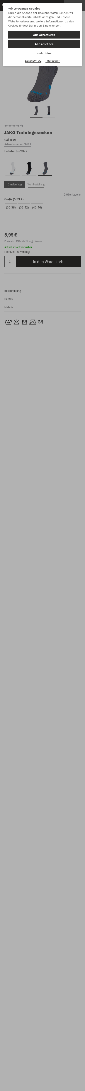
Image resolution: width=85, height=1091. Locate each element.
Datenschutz (33, 60)
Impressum (53, 60)
